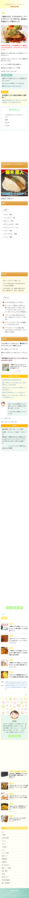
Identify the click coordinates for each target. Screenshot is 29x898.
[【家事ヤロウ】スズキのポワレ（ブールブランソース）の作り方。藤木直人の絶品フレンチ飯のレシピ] (18, 607)
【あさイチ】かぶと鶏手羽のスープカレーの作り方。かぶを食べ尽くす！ (18, 807)
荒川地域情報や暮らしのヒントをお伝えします (14, 892)
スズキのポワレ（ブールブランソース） (14, 116)
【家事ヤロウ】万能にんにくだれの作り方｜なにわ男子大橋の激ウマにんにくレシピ (18, 665)
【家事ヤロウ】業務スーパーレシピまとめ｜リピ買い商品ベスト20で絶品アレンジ (18, 628)
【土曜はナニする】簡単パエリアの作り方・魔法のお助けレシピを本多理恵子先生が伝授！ (18, 653)
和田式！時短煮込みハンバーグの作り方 (13, 392)
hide (18, 109)
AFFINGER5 (14, 896)
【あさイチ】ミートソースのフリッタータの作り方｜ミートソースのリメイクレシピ (18, 640)
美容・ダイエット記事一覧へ (9, 421)
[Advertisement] (14, 146)
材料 (6, 120)
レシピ (3, 614)
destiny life (15, 6)
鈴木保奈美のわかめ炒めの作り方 (11, 380)
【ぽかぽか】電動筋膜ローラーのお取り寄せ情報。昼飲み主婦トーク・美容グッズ (18, 775)
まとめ (7, 125)
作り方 (7, 122)
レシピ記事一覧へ (6, 418)
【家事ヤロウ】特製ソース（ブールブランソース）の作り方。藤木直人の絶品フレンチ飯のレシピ (16, 687)
